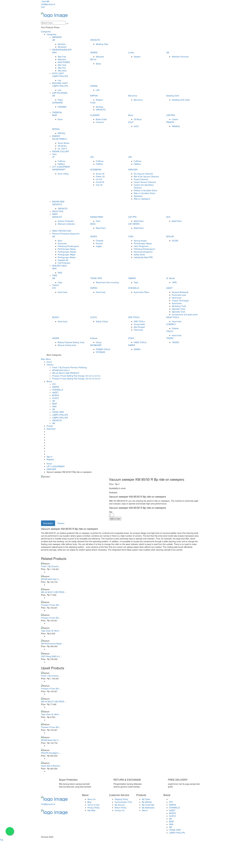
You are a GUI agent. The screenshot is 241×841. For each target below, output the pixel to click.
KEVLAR (170, 236)
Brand (49, 381)
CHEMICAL (57, 112)
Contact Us (119, 810)
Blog (89, 802)
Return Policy (120, 807)
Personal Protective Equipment (65, 233)
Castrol (175, 119)
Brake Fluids (101, 119)
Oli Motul (138, 119)
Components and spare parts (185, 314)
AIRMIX (137, 349)
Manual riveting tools (67, 345)
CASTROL (170, 115)
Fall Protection (64, 262)
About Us (91, 799)
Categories (46, 31)
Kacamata (62, 243)
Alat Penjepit (139, 327)
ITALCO (169, 331)
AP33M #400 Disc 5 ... (51, 579)
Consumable (139, 324)
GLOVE (175, 240)
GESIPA (55, 338)
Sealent (137, 56)
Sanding (99, 106)
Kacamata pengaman (143, 251)
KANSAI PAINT (96, 216)
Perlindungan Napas (67, 249)
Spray (98, 63)
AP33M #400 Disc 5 (61, 370)
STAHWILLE (133, 288)
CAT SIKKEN (133, 223)
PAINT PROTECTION (61, 230)
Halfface (61, 164)
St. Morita (170, 278)
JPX (92, 157)
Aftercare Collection (66, 223)
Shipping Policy (121, 799)
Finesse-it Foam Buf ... (51, 605)
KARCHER (133, 169)
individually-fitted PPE (143, 257)
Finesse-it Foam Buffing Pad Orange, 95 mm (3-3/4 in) (76, 375)
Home (49, 361)
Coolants (100, 122)
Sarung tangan (140, 240)
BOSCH (55, 317)
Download (51, 428)
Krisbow (93, 338)
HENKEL (94, 52)
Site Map (91, 810)
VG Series (62, 145)
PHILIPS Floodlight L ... (51, 753)
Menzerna (132, 95)
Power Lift (100, 176)
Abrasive (61, 44)
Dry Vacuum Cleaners (143, 173)
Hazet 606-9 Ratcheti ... (51, 765)
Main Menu (46, 359)
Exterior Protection (66, 221)
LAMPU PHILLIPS (60, 76)
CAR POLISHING (59, 92)
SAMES (131, 345)
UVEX (130, 236)
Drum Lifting (63, 173)
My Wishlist (147, 802)
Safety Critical (102, 321)
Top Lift (99, 184)
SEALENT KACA (59, 265)
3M (53, 39)
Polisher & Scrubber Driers (145, 190)
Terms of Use (93, 804)
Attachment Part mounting (107, 282)
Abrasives (62, 46)
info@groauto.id (48, 4)
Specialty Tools (178, 308)
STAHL (131, 338)
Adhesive (62, 59)
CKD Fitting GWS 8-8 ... (51, 656)
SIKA (54, 52)
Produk (50, 426)
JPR (130, 157)
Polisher (175, 328)
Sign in (50, 456)
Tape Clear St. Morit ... (51, 630)
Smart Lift (100, 173)
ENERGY (56, 136)
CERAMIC (62, 106)
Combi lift (100, 182)
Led (59, 80)
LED (98, 90)
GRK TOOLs (139, 321)
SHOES (93, 236)
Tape (60, 282)
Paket (60, 99)
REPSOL (56, 129)
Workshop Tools (179, 306)
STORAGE (100, 352)
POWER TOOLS (103, 349)
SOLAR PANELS (59, 138)
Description (48, 523)
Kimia (60, 119)
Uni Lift (99, 179)
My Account (120, 804)
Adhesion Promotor (180, 56)
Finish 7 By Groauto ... (51, 566)
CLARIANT (95, 115)
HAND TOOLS (140, 342)
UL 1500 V (62, 148)
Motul (130, 115)
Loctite (131, 52)
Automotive (177, 303)
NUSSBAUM (95, 169)
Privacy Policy (93, 807)
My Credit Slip (148, 804)
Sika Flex (62, 67)
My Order (146, 799)
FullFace (61, 161)
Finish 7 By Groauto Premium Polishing (69, 367)
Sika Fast (62, 56)
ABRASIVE (57, 37)
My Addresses (148, 807)
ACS (168, 216)
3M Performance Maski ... (52, 643)
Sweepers (138, 196)
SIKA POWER (64, 62)
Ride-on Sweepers (142, 198)
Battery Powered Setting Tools (71, 342)
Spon (60, 240)
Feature (60, 523)
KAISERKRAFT (59, 169)
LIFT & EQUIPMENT (61, 166)
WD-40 (93, 59)
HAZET (169, 288)
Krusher (99, 243)
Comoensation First (123, 802)
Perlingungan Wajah (66, 254)
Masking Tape (102, 44)
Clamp (99, 342)
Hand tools (62, 292)
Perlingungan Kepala (67, 251)
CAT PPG (132, 216)
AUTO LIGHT (58, 73)
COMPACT (171, 324)
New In (145, 810)
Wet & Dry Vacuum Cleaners (146, 176)
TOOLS (55, 285)
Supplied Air (63, 260)
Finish (93, 102)
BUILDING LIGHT (60, 83)
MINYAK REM (58, 201)
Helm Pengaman (141, 246)
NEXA (92, 223)
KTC (54, 288)
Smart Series (63, 143)
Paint (98, 221)
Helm (54, 154)
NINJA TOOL (58, 211)
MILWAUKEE (96, 345)
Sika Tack (62, 65)
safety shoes (139, 254)
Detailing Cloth (172, 95)
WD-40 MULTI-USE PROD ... (54, 592)
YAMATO (132, 278)
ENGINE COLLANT (60, 151)
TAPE (54, 275)
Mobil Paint (139, 221)
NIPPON (94, 95)
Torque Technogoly (180, 300)
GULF (130, 122)
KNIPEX (93, 288)
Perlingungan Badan (67, 257)
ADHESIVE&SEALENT (62, 49)
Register (50, 459)
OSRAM (93, 85)
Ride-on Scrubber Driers (144, 193)
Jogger (99, 246)
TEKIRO (169, 338)
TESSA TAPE (96, 278)
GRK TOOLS (133, 317)
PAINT (55, 214)
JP (53, 157)
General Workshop (180, 292)
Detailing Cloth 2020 (181, 99)
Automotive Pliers (141, 292)
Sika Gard (62, 70)
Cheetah (99, 240)
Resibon (99, 99)
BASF (54, 115)
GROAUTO (95, 39)
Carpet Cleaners (141, 179)
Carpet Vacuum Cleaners (145, 182)
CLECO (93, 317)
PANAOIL (170, 122)
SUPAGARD (57, 102)
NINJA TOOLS (172, 317)
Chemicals (138, 329)
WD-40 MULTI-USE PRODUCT (65, 373)
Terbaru (50, 364)
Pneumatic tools (179, 295)
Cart (43, 7)
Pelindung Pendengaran (68, 246)
